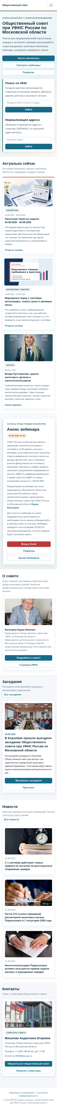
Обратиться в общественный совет (28, 1064)
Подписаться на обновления (21, 1093)
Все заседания (12, 694)
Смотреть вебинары (29, 65)
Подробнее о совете (28, 658)
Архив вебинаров (28, 558)
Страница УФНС (28, 665)
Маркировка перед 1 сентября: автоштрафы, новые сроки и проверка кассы (28, 301)
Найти (28, 109)
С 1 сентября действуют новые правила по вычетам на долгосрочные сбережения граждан (28, 866)
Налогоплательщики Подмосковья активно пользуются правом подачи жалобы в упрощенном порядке (27, 968)
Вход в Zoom (28, 544)
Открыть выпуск (14, 250)
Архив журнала (13, 405)
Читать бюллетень (28, 58)
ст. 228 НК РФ (36, 481)
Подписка (28, 72)
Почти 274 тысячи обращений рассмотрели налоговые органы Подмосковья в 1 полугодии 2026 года (28, 917)
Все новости (11, 819)
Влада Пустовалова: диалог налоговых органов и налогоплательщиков (22, 377)
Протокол (28, 787)
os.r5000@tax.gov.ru (22, 1056)
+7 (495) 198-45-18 (24, 1051)
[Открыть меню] (51, 5)
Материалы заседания (28, 780)
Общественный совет (15, 5)
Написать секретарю (28, 1071)
